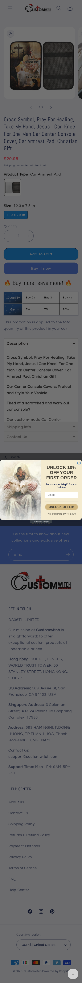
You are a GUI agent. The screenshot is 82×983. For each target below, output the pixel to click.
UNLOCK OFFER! (61, 507)
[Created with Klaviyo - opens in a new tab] (41, 521)
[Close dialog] (79, 462)
